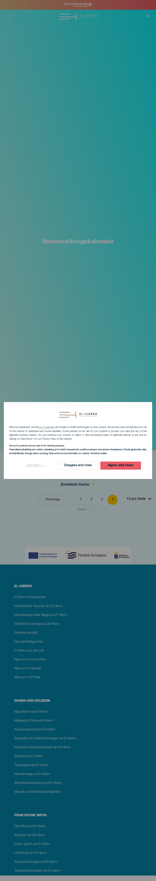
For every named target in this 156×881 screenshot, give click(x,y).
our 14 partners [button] (46, 427)
